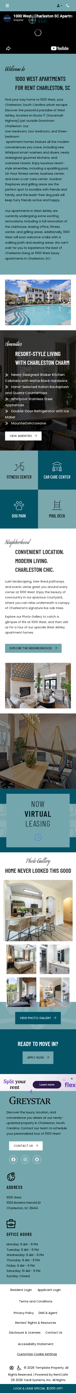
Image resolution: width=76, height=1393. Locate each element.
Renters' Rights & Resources (36, 1322)
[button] (59, 6)
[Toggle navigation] (7, 6)
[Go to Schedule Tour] (38, 837)
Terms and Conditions (36, 1301)
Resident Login (22, 1290)
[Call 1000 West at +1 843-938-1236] (68, 6)
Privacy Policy (24, 1313)
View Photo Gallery (36, 1018)
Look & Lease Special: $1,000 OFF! (38, 1388)
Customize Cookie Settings (37, 1354)
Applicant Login (50, 1290)
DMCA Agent (49, 1313)
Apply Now (40, 1057)
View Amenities (21, 436)
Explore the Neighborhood (31, 648)
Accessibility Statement (36, 1344)
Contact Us (24, 1146)
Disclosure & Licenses (25, 1332)
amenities (20, 168)
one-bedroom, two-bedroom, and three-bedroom (36, 134)
